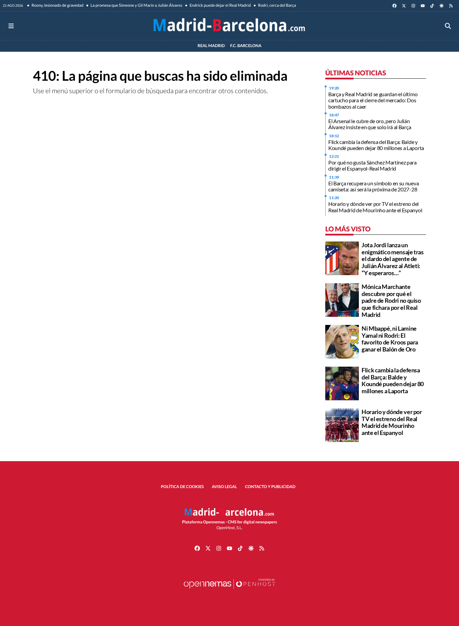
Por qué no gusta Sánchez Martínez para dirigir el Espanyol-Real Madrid (372, 165)
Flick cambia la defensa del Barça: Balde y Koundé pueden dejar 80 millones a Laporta (376, 145)
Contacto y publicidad (270, 486)
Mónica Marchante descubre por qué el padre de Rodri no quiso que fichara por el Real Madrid (391, 300)
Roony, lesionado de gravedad (57, 5)
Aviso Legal (224, 486)
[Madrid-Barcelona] (229, 26)
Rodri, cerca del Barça (276, 5)
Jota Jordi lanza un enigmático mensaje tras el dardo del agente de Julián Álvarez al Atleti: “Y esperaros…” (393, 259)
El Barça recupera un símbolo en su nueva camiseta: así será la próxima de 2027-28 (373, 186)
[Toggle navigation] (11, 26)
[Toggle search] (448, 26)
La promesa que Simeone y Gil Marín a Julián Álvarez (136, 5)
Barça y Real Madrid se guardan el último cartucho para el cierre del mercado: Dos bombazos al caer (372, 100)
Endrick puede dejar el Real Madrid (220, 5)
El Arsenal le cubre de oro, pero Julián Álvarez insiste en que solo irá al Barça (369, 124)
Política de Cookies (182, 486)
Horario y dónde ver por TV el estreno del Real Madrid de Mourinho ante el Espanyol (375, 206)
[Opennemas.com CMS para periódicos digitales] (229, 590)
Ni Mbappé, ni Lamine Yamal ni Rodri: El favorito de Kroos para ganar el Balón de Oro (390, 339)
